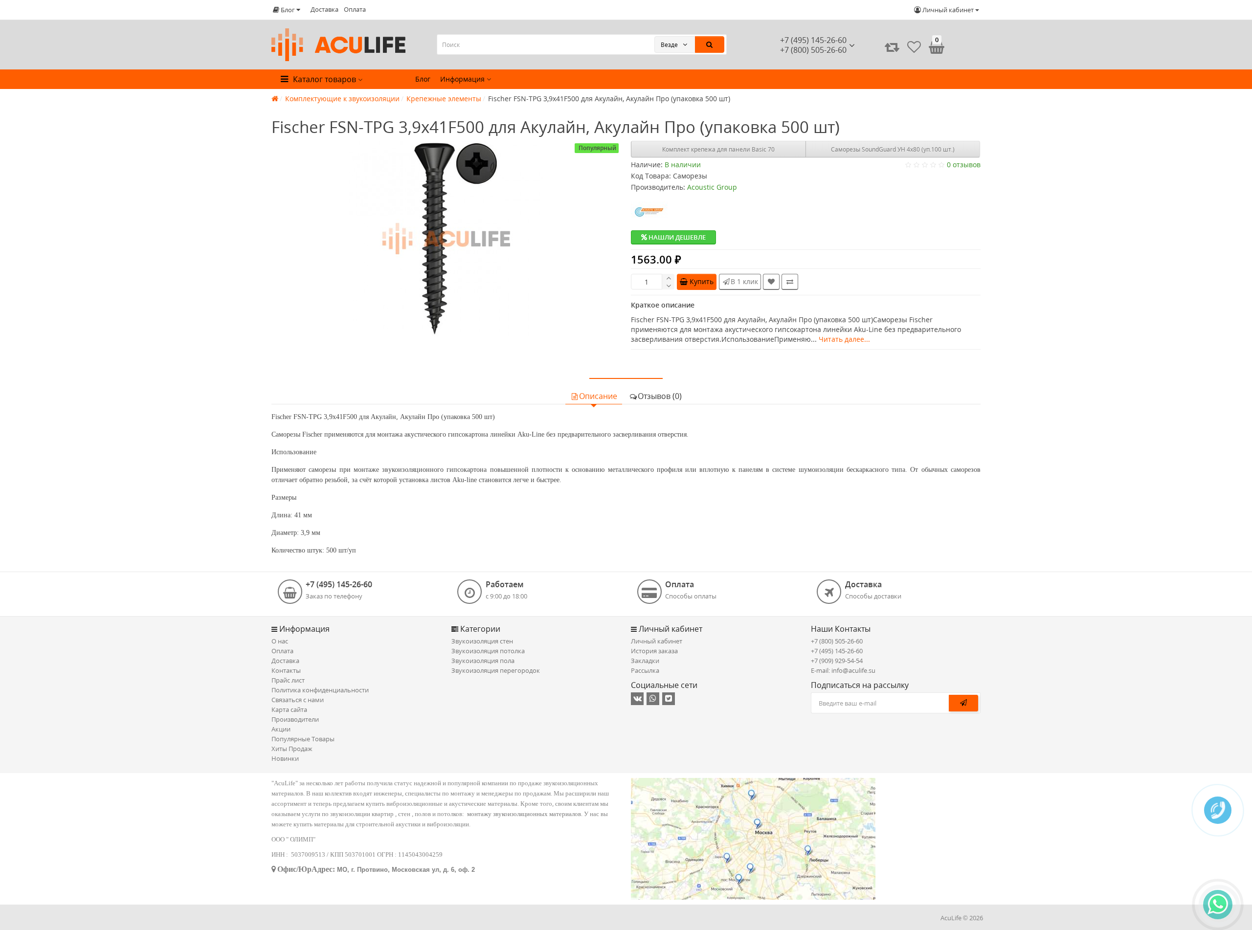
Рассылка (645, 670)
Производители (295, 719)
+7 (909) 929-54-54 (837, 660)
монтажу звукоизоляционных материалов (524, 814)
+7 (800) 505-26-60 (837, 641)
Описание (598, 396)
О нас (279, 641)
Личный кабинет (656, 641)
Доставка (324, 9)
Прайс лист (288, 680)
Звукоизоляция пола (482, 660)
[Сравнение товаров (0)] (892, 47)
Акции (281, 729)
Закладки (645, 660)
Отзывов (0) (660, 396)
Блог (422, 79)
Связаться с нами (297, 699)
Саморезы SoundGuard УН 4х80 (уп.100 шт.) (893, 149)
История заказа (654, 650)
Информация (463, 79)
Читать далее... (844, 339)
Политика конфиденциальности (320, 690)
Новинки (285, 758)
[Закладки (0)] (914, 47)
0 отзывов (964, 164)
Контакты (286, 670)
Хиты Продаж (292, 748)
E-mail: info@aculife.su (843, 670)
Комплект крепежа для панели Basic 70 (718, 149)
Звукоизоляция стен (482, 641)
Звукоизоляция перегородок (495, 670)
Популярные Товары (303, 738)
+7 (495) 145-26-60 (813, 40)
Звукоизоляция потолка (488, 650)
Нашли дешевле (676, 237)
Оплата (355, 9)
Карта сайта (289, 709)
